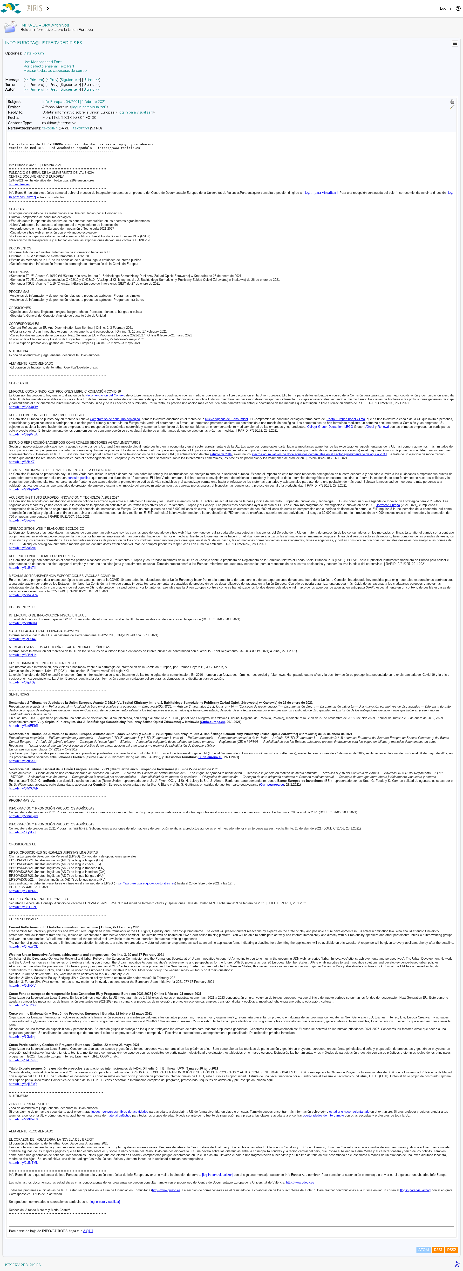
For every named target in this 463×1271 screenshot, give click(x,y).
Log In (445, 8)
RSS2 (451, 1250)
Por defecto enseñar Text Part (48, 66)
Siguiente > (70, 80)
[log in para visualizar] (89, 107)
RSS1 (438, 1250)
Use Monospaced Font (42, 62)
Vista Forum (33, 53)
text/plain (50, 128)
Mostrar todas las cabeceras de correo (55, 70)
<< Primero (34, 80)
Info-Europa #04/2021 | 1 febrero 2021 (74, 102)
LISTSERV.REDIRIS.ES (22, 1265)
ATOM (423, 1250)
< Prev (52, 80)
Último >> (91, 80)
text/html (81, 128)
